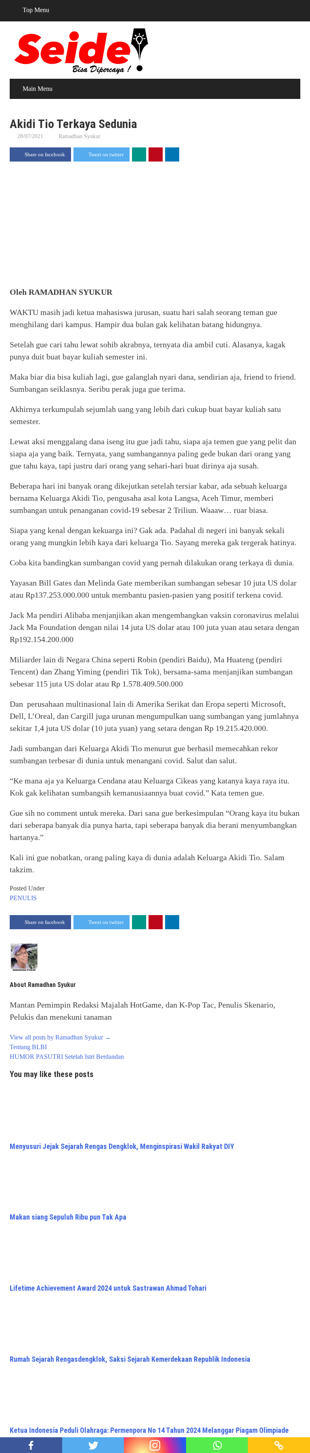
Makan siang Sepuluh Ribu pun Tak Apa (68, 1217)
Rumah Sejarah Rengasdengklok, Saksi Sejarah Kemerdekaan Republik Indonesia (130, 1359)
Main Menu (37, 88)
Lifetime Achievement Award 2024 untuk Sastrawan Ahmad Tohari (108, 1288)
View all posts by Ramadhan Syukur (60, 1037)
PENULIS (23, 897)
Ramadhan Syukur (80, 136)
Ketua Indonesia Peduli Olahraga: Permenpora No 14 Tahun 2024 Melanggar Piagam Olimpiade (149, 1430)
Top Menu (36, 9)
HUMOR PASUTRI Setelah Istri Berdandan (67, 1056)
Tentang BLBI (28, 1047)
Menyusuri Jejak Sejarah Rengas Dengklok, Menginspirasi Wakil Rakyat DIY (122, 1146)
